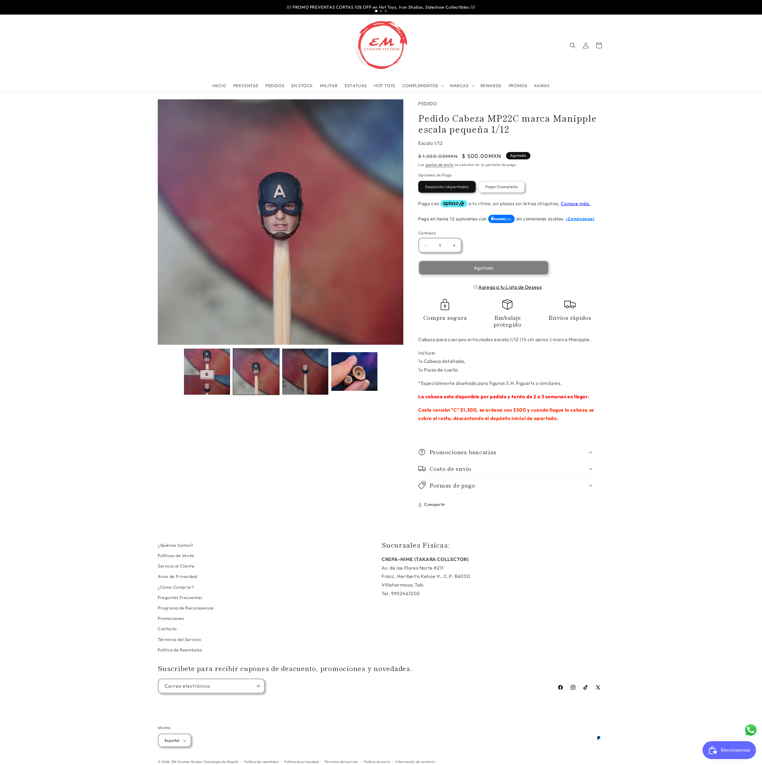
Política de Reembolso (180, 650)
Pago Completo (505, 188)
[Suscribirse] (257, 686)
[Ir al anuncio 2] (381, 11)
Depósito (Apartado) (450, 188)
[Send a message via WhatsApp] (751, 730)
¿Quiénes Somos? (175, 545)
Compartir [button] (434, 504)
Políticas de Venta (176, 555)
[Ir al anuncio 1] (376, 11)
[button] (422, 85)
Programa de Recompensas (186, 608)
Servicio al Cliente (176, 566)
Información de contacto (415, 762)
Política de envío (377, 762)
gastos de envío (440, 164)
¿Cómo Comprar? (176, 587)
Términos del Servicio (179, 639)
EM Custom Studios (187, 762)
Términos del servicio (341, 762)
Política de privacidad (301, 762)
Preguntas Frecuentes (180, 597)
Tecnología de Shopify (221, 762)
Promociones (171, 618)
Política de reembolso (261, 762)
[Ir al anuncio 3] (386, 11)
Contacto (167, 629)
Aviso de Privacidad (177, 576)
